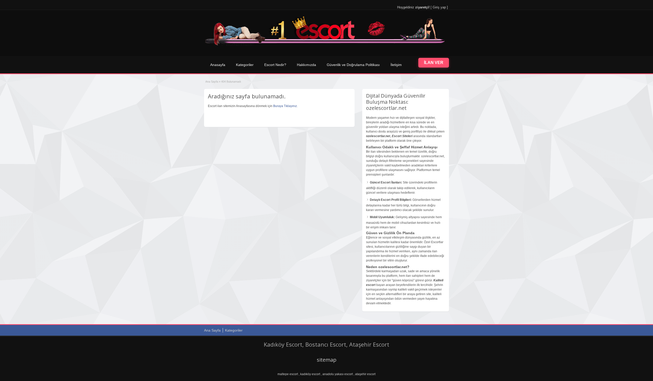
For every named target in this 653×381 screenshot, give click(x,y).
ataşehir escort (365, 374)
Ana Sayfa (211, 81)
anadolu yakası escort (337, 374)
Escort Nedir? (275, 65)
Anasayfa (217, 65)
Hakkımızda (306, 65)
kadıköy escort (310, 374)
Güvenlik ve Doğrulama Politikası (353, 65)
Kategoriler (245, 65)
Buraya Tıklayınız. (285, 106)
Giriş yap (439, 7)
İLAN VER (433, 62)
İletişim (396, 65)
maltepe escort (288, 374)
